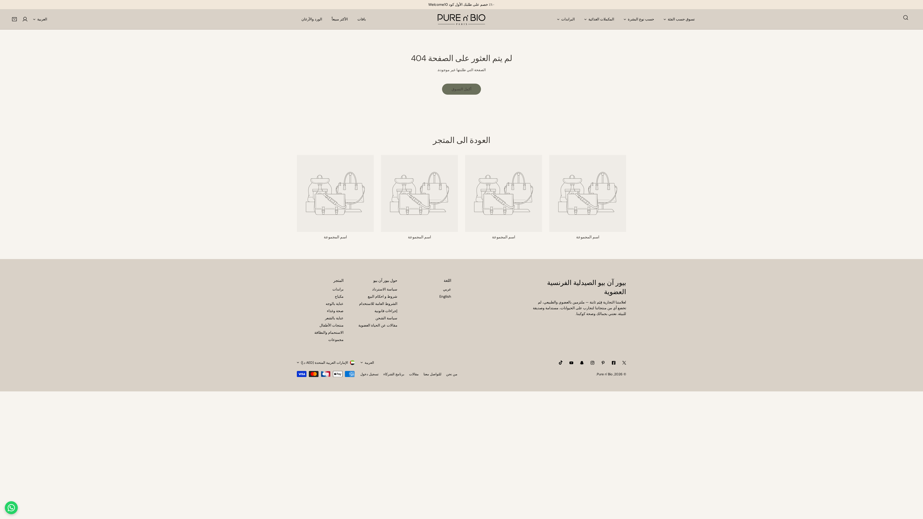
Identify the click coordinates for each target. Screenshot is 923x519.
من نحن (451, 374)
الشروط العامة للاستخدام (378, 303)
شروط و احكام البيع (382, 296)
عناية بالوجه (334, 303)
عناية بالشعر (334, 318)
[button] (14, 19)
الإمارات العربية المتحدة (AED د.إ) (324, 362)
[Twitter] (624, 362)
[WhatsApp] (11, 507)
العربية (42, 19)
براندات (337, 289)
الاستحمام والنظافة (328, 332)
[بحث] (905, 17)
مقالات (414, 374)
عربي (447, 289)
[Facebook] (613, 362)
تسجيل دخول (369, 374)
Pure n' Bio (604, 374)
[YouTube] (571, 362)
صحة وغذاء (335, 311)
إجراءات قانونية (385, 311)
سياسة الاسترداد (384, 289)
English (445, 296)
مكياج (339, 296)
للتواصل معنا (432, 374)
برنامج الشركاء (393, 374)
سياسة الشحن (386, 318)
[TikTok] (560, 362)
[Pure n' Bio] (461, 19)
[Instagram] (592, 362)
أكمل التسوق (461, 89)
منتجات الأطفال (331, 325)
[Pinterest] (603, 362)
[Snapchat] (582, 362)
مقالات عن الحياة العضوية (377, 325)
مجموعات (335, 339)
